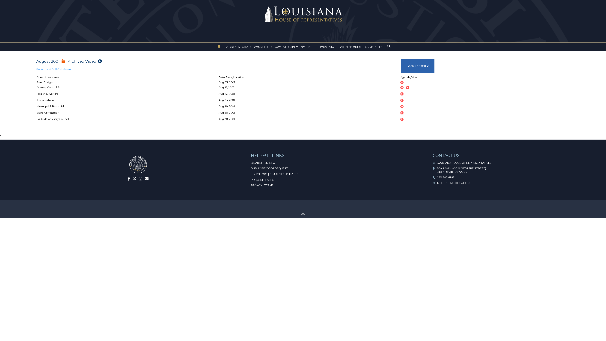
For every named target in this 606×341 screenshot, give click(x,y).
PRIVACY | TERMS (262, 185)
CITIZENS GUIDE (351, 47)
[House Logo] (303, 14)
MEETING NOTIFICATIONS (453, 183)
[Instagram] (140, 179)
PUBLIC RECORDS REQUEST (269, 168)
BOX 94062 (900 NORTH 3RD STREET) (460, 168)
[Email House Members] (147, 179)
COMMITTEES (263, 47)
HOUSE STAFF (328, 47)
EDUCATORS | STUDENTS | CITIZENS (274, 174)
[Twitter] (134, 179)
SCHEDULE (308, 47)
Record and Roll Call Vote (52, 69)
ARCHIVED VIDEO (286, 47)
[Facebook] (129, 179)
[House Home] (219, 46)
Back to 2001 (417, 66)
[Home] (219, 47)
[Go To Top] (303, 215)
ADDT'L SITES (373, 47)
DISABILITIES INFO (263, 162)
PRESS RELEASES (262, 179)
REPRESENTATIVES (238, 47)
